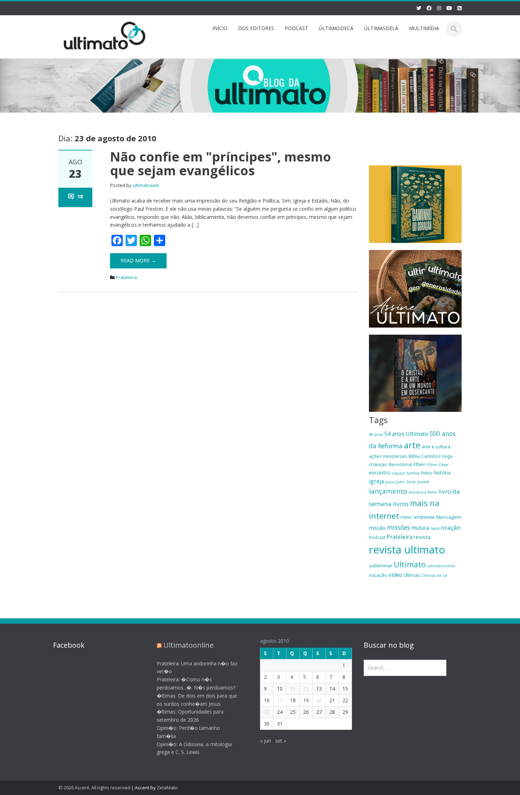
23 (267, 712)
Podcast (377, 537)
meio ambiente (417, 517)
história (442, 472)
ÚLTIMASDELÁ (381, 28)
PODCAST (296, 28)
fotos (426, 473)
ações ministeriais (388, 456)
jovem (423, 481)
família (413, 473)
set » (280, 740)
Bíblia (414, 456)
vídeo (395, 575)
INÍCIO (219, 28)
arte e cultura (436, 446)
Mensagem (448, 517)
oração (451, 527)
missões (398, 527)
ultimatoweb (146, 185)
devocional (400, 464)
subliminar (380, 565)
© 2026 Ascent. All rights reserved (94, 787)
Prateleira (126, 277)
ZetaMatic (167, 787)
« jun (265, 740)
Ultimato (410, 564)
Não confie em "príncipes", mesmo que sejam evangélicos (220, 164)
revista (422, 536)
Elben (420, 464)
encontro (380, 472)
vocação (378, 575)
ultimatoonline (441, 565)
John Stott (406, 481)
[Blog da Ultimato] (105, 34)
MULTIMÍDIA (424, 28)
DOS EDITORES (256, 28)
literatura (417, 492)
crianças (378, 464)
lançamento (388, 491)
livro (432, 492)
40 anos (376, 434)
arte (412, 445)
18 (80, 196)
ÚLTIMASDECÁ (336, 28)
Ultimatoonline (188, 645)
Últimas (412, 575)
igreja (376, 481)
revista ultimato (407, 550)
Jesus (390, 481)
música (420, 528)
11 (293, 688)
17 (280, 700)
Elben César (438, 464)
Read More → (138, 260)
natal (435, 528)
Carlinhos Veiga (436, 456)
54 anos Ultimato (406, 434)
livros (401, 504)
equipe (398, 473)
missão (377, 527)
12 (306, 688)
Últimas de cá (434, 575)
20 (319, 700)
